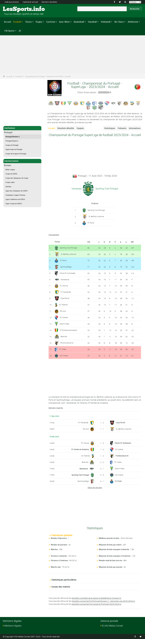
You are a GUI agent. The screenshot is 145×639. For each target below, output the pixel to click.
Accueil (7, 21)
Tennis (28, 21)
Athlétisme (133, 21)
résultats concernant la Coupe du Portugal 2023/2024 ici (96, 604)
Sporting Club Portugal (96, 210)
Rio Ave (63, 311)
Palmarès (122, 128)
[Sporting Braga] (88, 107)
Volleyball (105, 21)
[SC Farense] (132, 103)
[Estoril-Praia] (69, 103)
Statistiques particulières (63, 579)
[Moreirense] (113, 103)
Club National (9, 128)
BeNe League (10, 169)
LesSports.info (13, 9)
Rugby (39, 21)
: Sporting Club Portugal (106, 188)
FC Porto (91, 223)
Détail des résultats (95, 487)
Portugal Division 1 (13, 136)
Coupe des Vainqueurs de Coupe (17, 178)
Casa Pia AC (65, 298)
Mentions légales (12, 625)
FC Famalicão (65, 292)
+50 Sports (9, 30)
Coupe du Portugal (12, 145)
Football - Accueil (11, 122)
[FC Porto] (88, 103)
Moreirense (65, 279)
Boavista (64, 336)
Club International (11, 161)
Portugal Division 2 (12, 141)
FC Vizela (62, 349)
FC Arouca (64, 285)
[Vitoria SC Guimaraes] (101, 107)
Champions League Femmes (15, 195)
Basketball (79, 21)
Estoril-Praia (64, 324)
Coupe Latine (10, 182)
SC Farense (63, 304)
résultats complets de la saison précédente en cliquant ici (96, 598)
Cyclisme (50, 21)
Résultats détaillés (65, 128)
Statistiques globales (61, 535)
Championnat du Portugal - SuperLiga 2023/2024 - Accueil (47, 76)
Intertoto (8, 186)
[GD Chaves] (101, 103)
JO (19, 30)
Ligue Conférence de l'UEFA (15, 199)
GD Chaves (64, 355)
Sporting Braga (65, 267)
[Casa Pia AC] (57, 103)
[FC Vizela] (94, 103)
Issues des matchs (60, 586)
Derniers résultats (49, 2)
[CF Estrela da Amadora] (63, 103)
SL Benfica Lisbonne (96, 216)
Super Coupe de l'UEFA (14, 203)
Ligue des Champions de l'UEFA (16, 191)
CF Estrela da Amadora (68, 330)
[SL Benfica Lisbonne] (138, 103)
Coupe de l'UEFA (11, 174)
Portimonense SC (66, 343)
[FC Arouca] (76, 103)
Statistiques (109, 128)
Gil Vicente (64, 317)
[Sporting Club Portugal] (94, 107)
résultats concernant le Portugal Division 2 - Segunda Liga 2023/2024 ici (103, 601)
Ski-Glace (119, 21)
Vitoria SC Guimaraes (67, 273)
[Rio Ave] (125, 103)
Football (17, 21)
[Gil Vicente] (107, 103)
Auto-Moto (64, 21)
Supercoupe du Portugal (14, 149)
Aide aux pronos (12, 2)
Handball (92, 21)
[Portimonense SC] (119, 103)
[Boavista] (51, 103)
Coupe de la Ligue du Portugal (16, 154)
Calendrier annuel (30, 2)
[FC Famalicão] (82, 103)
